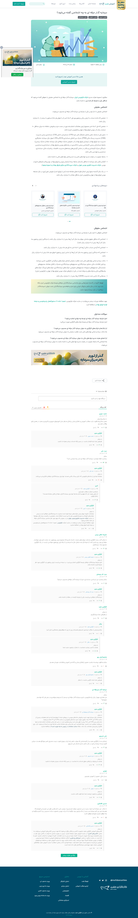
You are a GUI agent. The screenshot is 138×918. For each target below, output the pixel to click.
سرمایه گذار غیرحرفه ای (88, 712)
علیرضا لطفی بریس (89, 557)
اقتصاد (67, 896)
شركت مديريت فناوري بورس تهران (78, 518)
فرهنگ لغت (85, 881)
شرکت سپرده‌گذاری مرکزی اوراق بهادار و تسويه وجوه (59, 165)
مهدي (92, 788)
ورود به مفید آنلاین (44, 891)
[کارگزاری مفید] (114, 889)
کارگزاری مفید (86, 489)
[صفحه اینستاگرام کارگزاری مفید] (106, 880)
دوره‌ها (53, 4)
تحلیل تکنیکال (64, 881)
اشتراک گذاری (98, 380)
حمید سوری (91, 436)
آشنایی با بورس (102, 17)
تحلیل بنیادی (65, 886)
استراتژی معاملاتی (63, 900)
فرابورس (59, 523)
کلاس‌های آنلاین (93, 834)
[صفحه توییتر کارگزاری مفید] (103, 880)
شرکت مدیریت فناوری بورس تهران (89, 165)
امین (84, 508)
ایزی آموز (62, 4)
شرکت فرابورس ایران (81, 97)
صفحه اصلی (92, 4)
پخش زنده (72, 4)
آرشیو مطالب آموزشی (82, 886)
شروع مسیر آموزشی (69, 82)
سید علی (91, 471)
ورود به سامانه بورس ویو (42, 896)
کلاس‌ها (81, 4)
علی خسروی (91, 756)
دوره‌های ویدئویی (75, 838)
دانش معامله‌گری (82, 17)
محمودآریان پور (90, 675)
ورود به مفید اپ (45, 881)
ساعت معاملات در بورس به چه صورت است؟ (64, 726)
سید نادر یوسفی (89, 592)
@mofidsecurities (119, 880)
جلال (88, 642)
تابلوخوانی (66, 891)
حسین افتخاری (90, 826)
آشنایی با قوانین (93, 17)
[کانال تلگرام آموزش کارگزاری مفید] (99, 880)
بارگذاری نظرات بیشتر (69, 855)
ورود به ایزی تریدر (44, 886)
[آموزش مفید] (105, 4)
